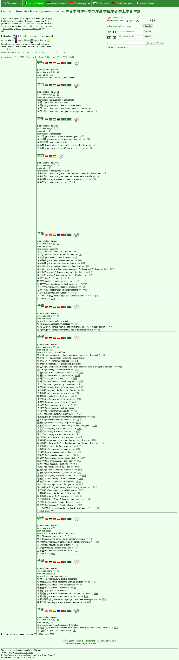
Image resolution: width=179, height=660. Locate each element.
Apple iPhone (23, 40)
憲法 (84, 475)
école (48, 131)
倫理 (74, 402)
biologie (49, 75)
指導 (86, 596)
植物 (81, 478)
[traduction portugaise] (62, 62)
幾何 (75, 464)
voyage (49, 622)
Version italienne (147, 3)
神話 (80, 437)
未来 (79, 399)
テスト (72, 182)
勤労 (84, 284)
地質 (79, 461)
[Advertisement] (75, 33)
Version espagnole (82, 3)
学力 (34, 57)
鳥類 (94, 440)
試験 (88, 139)
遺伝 (76, 405)
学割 (71, 57)
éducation (50, 97)
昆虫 (83, 390)
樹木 (80, 414)
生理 (78, 422)
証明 (116, 627)
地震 (78, 449)
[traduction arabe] (69, 62)
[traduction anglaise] (46, 62)
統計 (77, 369)
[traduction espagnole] (54, 62)
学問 (22, 57)
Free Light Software (24, 652)
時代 (80, 260)
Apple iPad (38, 40)
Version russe (103, 3)
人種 (78, 502)
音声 (78, 493)
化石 (81, 387)
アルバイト (93, 295)
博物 (81, 372)
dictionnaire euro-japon (27, 36)
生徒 (53, 298)
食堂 (91, 272)
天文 (78, 446)
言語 (76, 411)
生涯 (89, 602)
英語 (75, 378)
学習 (65, 57)
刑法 (120, 367)
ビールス (94, 508)
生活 (83, 263)
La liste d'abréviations (31, 28)
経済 (78, 431)
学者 (53, 57)
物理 (77, 375)
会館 (91, 275)
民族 (80, 505)
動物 (80, 469)
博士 (53, 511)
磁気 (76, 455)
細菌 (81, 381)
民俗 (102, 443)
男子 (85, 287)
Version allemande (59, 3)
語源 (79, 496)
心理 (79, 472)
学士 (59, 57)
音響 (79, 428)
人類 (81, 408)
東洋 (78, 434)
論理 (74, 396)
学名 (16, 57)
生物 (78, 481)
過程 (96, 593)
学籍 (47, 57)
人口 (89, 499)
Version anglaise (14, 3)
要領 (104, 599)
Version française (36, 3)
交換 (85, 290)
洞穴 (81, 490)
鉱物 (83, 458)
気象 (95, 425)
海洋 (81, 484)
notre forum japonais (12, 28)
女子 (74, 293)
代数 (77, 467)
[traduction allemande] (50, 62)
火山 (80, 452)
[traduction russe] (58, 62)
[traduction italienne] (66, 62)
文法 (81, 384)
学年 (28, 57)
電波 (93, 417)
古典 (77, 393)
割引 (106, 269)
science (59, 97)
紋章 (79, 419)
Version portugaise (124, 3)
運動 (88, 266)
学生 (40, 57)
